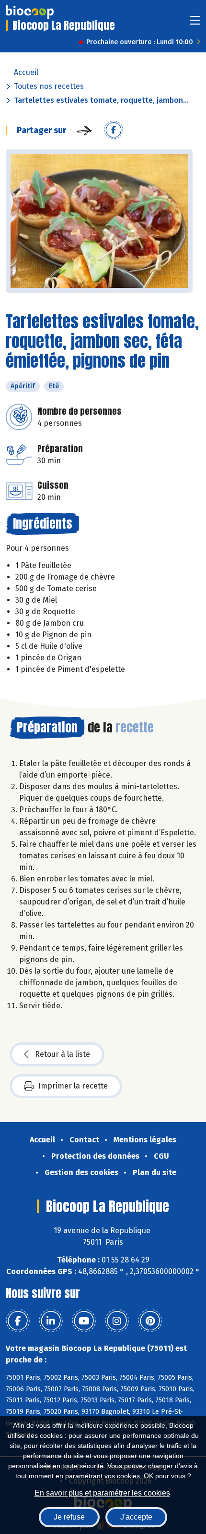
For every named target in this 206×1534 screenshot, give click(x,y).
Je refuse (69, 1517)
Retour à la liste (62, 1054)
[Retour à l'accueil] (30, 12)
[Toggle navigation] (195, 23)
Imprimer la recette (73, 1085)
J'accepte (136, 1517)
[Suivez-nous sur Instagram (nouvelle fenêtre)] (117, 1321)
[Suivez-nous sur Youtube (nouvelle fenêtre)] (84, 1321)
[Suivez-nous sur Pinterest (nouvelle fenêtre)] (150, 1321)
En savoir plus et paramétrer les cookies (102, 1493)
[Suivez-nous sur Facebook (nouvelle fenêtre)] (18, 1321)
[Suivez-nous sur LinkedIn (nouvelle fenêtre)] (51, 1321)
